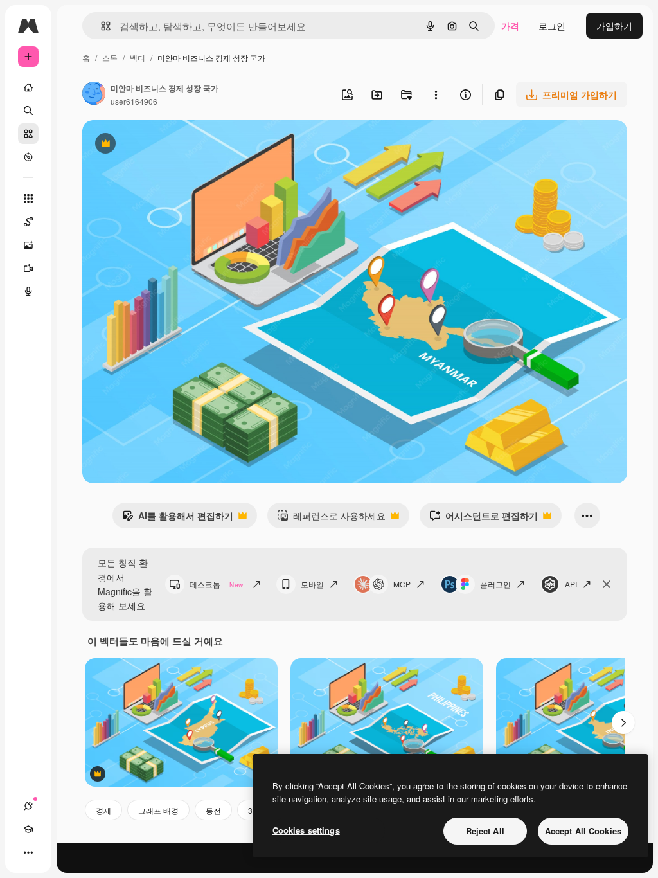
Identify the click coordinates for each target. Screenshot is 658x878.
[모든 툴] (28, 198)
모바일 (312, 583)
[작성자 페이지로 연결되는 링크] (93, 94)
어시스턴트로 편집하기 (483, 518)
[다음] (623, 722)
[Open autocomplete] (100, 26)
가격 (510, 25)
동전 (213, 810)
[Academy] (28, 829)
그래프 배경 (158, 810)
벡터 (137, 57)
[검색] (28, 110)
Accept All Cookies (583, 831)
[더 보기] (28, 852)
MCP (402, 583)
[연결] (28, 806)
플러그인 (495, 583)
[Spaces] (28, 221)
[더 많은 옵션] (436, 94)
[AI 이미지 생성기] (28, 245)
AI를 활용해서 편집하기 (177, 518)
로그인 (551, 25)
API (571, 583)
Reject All (485, 831)
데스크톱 (216, 583)
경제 (103, 810)
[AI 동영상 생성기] (28, 268)
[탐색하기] (28, 157)
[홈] (28, 87)
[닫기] (606, 584)
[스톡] (28, 133)
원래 (156, 145)
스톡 (110, 57)
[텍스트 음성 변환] (28, 291)
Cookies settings (306, 830)
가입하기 (614, 25)
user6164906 (134, 101)
